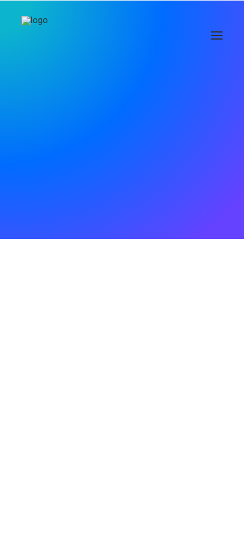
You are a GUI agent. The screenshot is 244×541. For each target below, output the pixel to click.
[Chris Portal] (40, 35)
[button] (217, 35)
